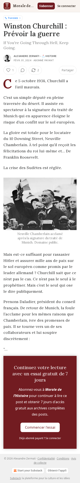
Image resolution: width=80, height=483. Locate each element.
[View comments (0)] (22, 70)
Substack (15, 478)
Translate (13, 17)
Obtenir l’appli (57, 470)
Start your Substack (29, 470)
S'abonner (46, 6)
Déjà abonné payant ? (40, 438)
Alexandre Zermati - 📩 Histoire (35, 56)
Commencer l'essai (40, 427)
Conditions (63, 458)
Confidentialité (46, 458)
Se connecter (66, 6)
